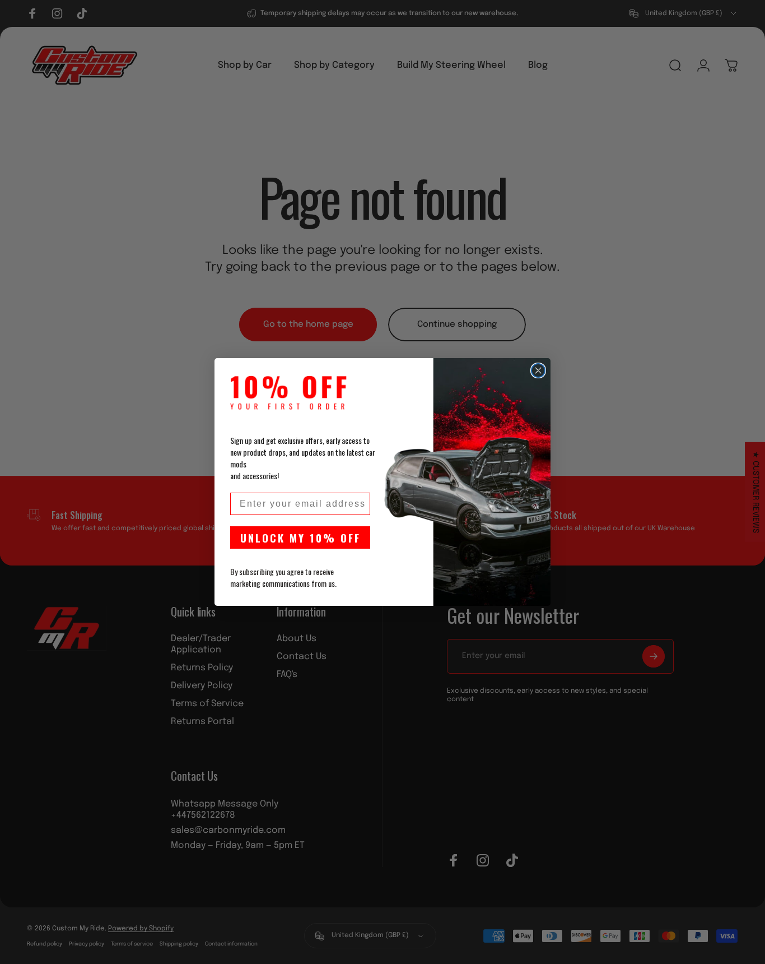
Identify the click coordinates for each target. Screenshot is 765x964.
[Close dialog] (538, 370)
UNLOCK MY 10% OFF (300, 537)
